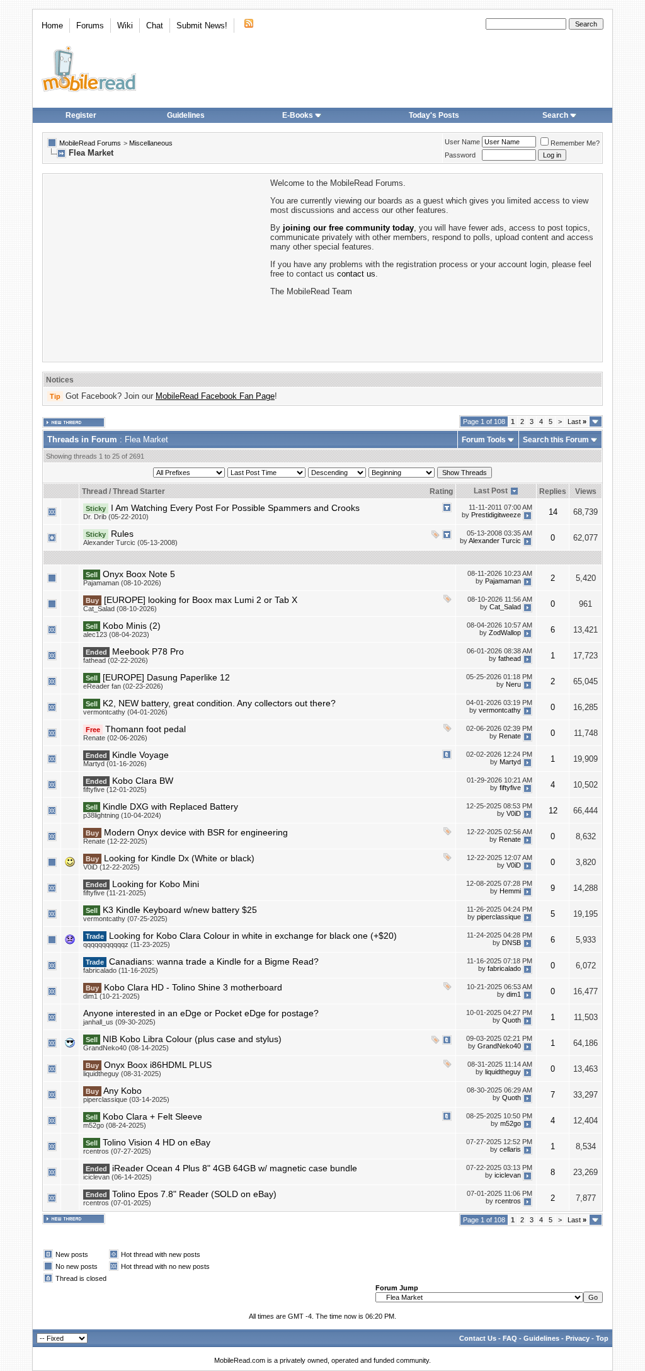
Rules (122, 534)
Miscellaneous (151, 143)
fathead (509, 658)
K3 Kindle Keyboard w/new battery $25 (180, 910)
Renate (510, 736)
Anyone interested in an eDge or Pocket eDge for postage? (201, 1013)
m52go (510, 1123)
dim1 (513, 994)
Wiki (125, 25)
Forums (90, 25)
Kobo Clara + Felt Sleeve (152, 1116)
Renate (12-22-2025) (115, 841)
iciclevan (507, 1175)
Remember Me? (575, 143)
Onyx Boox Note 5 (139, 574)
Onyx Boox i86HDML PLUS (158, 1065)
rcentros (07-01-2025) (117, 1203)
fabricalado (504, 968)
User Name (462, 142)
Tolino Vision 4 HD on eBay (156, 1142)
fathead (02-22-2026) (115, 660)
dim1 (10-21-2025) (111, 996)
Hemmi (510, 891)
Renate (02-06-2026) (115, 738)
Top (602, 1338)
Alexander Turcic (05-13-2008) (130, 542)
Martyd (510, 762)
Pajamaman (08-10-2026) (122, 583)
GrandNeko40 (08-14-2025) (126, 1048)
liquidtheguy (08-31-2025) (122, 1073)
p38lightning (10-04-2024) (122, 815)
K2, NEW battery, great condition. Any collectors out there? (219, 703)
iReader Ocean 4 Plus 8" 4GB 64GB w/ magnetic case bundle (234, 1168)
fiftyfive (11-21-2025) (114, 893)
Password (460, 155)
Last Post (491, 490)
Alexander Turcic (495, 540)
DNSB (511, 942)
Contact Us (477, 1338)
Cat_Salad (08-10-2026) (120, 608)
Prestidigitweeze (496, 515)
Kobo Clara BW (142, 781)
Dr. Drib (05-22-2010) (116, 516)
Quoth (511, 1020)
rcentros (508, 1201)
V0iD (513, 813)
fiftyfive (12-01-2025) (115, 789)
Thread (94, 491)
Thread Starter (139, 491)
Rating (441, 491)
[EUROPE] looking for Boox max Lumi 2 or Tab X (200, 600)
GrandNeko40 (499, 1046)
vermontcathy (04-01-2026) (125, 712)
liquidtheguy (503, 1072)
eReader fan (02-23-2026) (123, 686)
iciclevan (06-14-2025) (117, 1177)
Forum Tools (484, 439)
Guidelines (186, 115)
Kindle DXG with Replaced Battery (170, 806)
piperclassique (499, 917)
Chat (154, 25)
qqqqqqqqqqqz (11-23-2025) (126, 944)
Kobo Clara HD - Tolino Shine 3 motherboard (193, 987)
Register (81, 115)
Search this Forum (556, 439)
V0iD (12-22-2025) (111, 867)
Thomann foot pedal (145, 729)
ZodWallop (505, 632)
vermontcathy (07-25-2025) (125, 918)
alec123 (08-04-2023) (116, 634)
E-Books (297, 115)
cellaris (510, 1149)
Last (577, 421)
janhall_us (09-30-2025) (119, 1022)
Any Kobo (122, 1091)
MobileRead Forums (90, 143)
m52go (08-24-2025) (114, 1125)
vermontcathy (500, 710)
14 (553, 512)
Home (52, 25)
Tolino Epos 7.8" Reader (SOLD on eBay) (194, 1194)
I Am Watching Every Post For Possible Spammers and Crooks (235, 508)
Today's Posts (434, 115)
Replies (552, 491)
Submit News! (201, 25)
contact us (356, 273)
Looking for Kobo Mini (155, 884)
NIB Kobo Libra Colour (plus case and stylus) (192, 1039)
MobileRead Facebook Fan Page (215, 396)
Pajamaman (503, 581)
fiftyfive (510, 787)
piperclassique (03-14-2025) (126, 1099)
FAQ (510, 1338)
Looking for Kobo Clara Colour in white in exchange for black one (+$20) (253, 936)
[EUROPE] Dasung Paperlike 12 (166, 677)
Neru (513, 684)
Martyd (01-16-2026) (115, 763)
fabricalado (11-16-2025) (120, 970)
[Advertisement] (155, 266)
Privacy (578, 1338)
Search (555, 115)
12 (553, 810)
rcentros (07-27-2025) (117, 1151)
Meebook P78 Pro (148, 651)
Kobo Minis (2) (132, 626)
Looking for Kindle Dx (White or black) (179, 858)
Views (585, 491)
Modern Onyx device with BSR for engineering (196, 832)
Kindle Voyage (140, 755)
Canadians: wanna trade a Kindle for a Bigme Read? (214, 961)
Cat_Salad (505, 607)
